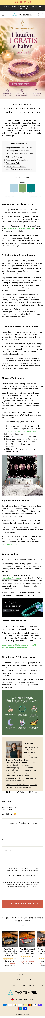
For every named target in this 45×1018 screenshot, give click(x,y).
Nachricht (8, 851)
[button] (8, 959)
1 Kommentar (17, 104)
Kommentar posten (22, 875)
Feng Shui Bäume (9, 544)
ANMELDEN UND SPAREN (22, 985)
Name (5, 829)
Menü (22, 974)
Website (9, 787)
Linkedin (33, 784)
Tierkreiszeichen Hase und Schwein (21, 431)
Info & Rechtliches (22, 980)
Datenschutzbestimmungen (17, 887)
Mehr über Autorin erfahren (17, 784)
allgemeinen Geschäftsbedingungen (22, 884)
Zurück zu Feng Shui (24, 903)
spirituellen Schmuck (11, 578)
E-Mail (5, 840)
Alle (22, 926)
